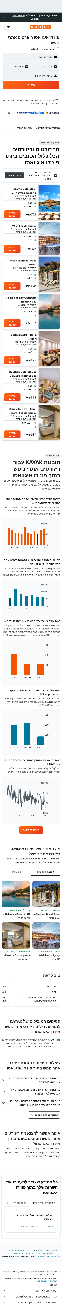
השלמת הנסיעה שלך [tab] (44, 1202)
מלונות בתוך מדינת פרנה (24, 1253)
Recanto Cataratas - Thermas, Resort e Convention (24, 191)
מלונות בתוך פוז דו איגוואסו (49, 1256)
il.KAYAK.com (51, 1250)
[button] (3, 17)
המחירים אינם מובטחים (47, 1281)
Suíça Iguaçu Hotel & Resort (24, 336)
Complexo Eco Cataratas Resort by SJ (21, 299)
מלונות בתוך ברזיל (45, 1253)
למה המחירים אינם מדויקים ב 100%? (36, 1302)
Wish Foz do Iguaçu (24, 226)
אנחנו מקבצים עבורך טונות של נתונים (36, 1296)
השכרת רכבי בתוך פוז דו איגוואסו (37, 1226)
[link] (31, 830)
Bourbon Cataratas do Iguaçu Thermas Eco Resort (23, 374)
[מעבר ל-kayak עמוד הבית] (40, 27)
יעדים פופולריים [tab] (18, 1202)
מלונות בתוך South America (20, 1250)
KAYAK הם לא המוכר (45, 1290)
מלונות (39, 1250)
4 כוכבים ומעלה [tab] (45, 871)
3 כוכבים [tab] (16, 871)
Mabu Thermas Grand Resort (23, 262)
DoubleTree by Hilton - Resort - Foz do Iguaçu (23, 410)
